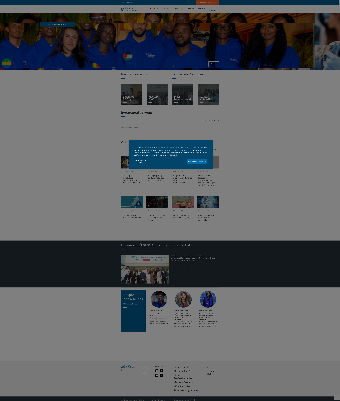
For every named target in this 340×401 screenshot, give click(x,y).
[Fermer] (207, 145)
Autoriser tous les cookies (197, 161)
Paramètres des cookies (140, 161)
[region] (171, 154)
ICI (175, 155)
